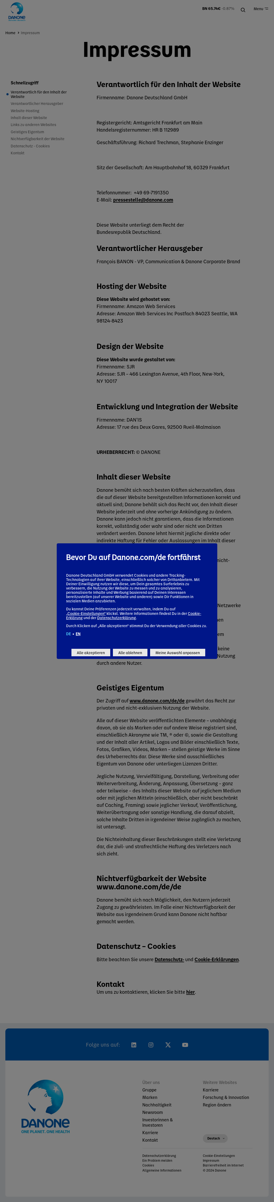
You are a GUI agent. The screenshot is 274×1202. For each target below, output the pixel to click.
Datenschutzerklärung (116, 617)
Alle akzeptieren (91, 652)
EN (78, 633)
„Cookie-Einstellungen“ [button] (86, 613)
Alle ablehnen (130, 652)
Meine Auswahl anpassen (177, 652)
